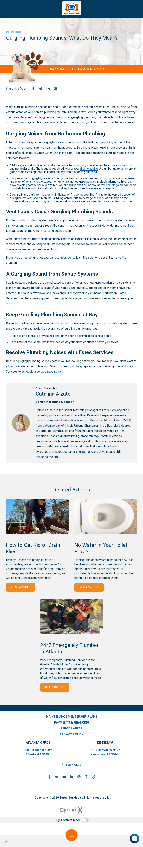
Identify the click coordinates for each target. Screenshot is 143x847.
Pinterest (79, 777)
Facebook (33, 88)
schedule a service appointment (42, 371)
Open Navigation (71, 835)
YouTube (64, 777)
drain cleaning (89, 168)
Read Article (20, 587)
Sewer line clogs (108, 185)
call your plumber (60, 257)
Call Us (6, 841)
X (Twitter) (56, 777)
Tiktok (94, 777)
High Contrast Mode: (68, 820)
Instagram (86, 777)
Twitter (41, 88)
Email (55, 88)
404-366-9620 (71, 765)
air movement (15, 225)
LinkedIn (48, 88)
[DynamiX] (71, 810)
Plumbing (13, 32)
